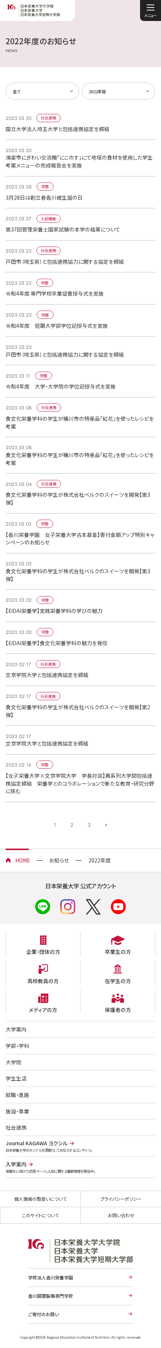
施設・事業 (17, 1111)
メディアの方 (43, 1009)
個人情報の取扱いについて (40, 1199)
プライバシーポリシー (121, 1199)
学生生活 (16, 1078)
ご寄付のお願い (43, 1314)
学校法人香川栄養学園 (50, 1277)
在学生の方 (118, 981)
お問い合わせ (121, 1215)
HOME (22, 860)
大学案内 (16, 1029)
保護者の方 (118, 1009)
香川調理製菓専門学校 (50, 1296)
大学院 (13, 1062)
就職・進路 (17, 1094)
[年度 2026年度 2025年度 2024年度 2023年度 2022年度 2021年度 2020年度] (118, 91)
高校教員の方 (43, 981)
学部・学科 (17, 1045)
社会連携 (16, 1127)
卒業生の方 (118, 951)
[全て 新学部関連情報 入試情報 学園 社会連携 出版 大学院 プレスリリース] (42, 91)
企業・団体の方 (43, 951)
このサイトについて (40, 1215)
